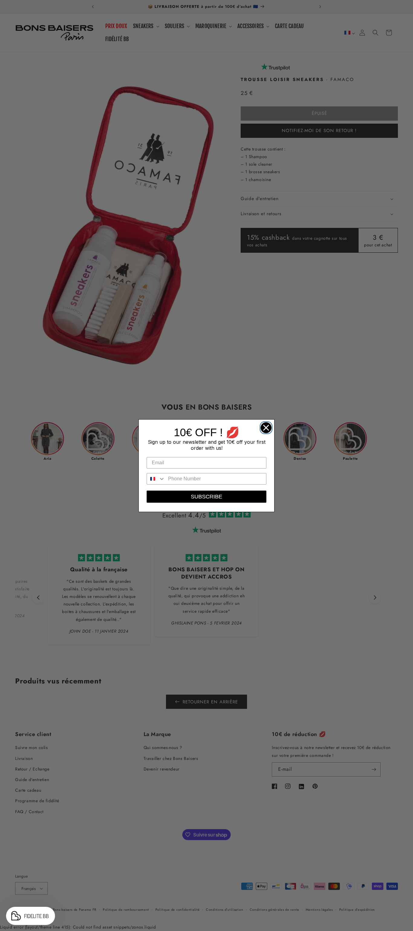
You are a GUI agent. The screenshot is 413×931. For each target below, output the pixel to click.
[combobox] (156, 478)
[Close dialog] (264, 426)
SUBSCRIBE (206, 497)
